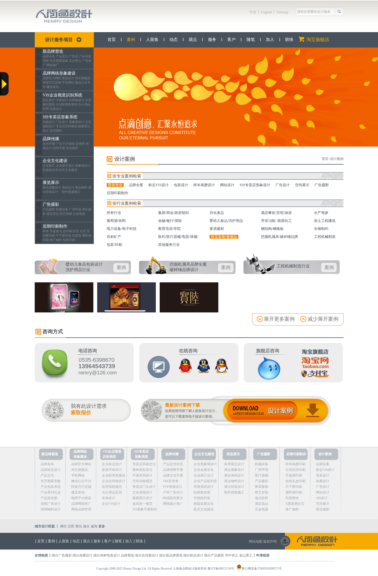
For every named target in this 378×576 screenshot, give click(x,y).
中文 (253, 12)
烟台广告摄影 (62, 555)
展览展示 (51, 180)
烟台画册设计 (83, 555)
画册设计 (322, 481)
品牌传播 (171, 454)
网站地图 (255, 541)
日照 (71, 526)
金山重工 (246, 555)
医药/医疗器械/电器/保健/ (178, 237)
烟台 (86, 526)
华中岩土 (231, 555)
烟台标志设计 (193, 555)
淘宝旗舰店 (317, 39)
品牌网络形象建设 (59, 71)
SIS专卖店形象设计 (255, 185)
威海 (94, 526)
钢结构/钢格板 (272, 229)
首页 (111, 39)
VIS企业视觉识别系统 (62, 93)
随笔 (251, 39)
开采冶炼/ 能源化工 (276, 221)
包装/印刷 (114, 245)
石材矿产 (114, 237)
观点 (193, 39)
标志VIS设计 (158, 185)
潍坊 (63, 526)
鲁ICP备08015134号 (221, 568)
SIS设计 (321, 498)
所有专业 (115, 185)
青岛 (78, 526)
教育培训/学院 (169, 229)
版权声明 (270, 541)
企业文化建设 (55, 158)
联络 (289, 39)
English (266, 12)
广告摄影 (51, 202)
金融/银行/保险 (170, 221)
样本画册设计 (204, 185)
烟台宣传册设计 (146, 555)
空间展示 (302, 185)
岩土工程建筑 (325, 221)
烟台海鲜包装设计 (106, 555)
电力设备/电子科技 (122, 229)
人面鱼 (152, 39)
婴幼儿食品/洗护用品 (226, 221)
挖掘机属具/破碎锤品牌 (279, 237)
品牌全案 (136, 185)
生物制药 (321, 229)
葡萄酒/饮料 (116, 221)
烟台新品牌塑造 (171, 555)
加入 (270, 39)
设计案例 (337, 159)
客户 (231, 39)
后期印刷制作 (55, 224)
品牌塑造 (127, 555)
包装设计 (181, 185)
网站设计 (227, 185)
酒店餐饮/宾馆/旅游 (276, 213)
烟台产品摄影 (214, 555)
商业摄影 (322, 509)
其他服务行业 (169, 245)
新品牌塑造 (53, 49)
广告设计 (282, 185)
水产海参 (321, 213)
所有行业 (114, 213)
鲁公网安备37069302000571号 (262, 568)
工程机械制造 (325, 237)
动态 (173, 39)
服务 (212, 39)
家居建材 (217, 229)
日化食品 (217, 213)
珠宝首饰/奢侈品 (224, 237)
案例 (131, 39)
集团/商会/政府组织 (173, 213)
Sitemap (282, 12)
